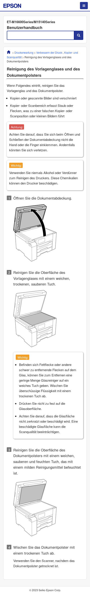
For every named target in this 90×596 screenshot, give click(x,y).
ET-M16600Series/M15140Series (31, 21)
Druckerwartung (23, 52)
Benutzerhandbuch (24, 27)
